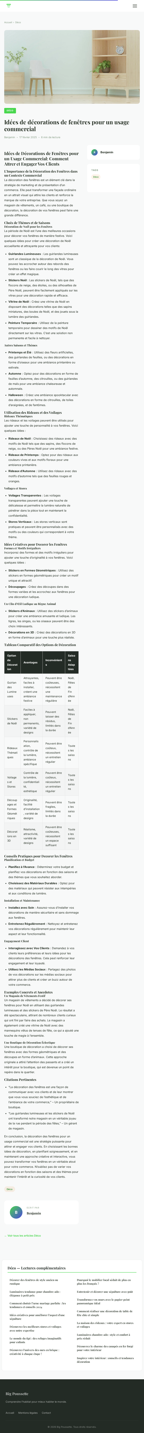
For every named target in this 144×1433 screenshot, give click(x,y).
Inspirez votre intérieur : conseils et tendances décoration (105, 1359)
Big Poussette (17, 1393)
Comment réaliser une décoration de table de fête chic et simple (105, 1313)
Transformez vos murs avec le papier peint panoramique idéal (103, 1301)
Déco (18, 22)
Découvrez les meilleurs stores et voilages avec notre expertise (35, 1328)
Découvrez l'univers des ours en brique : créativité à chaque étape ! (34, 1351)
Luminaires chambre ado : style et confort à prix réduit (103, 1336)
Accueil (8, 22)
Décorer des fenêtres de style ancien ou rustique (34, 1281)
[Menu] (134, 6)
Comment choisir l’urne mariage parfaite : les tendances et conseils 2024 (38, 1305)
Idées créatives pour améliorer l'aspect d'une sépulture (37, 1316)
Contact (46, 1412)
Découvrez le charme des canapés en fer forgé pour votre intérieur (105, 1348)
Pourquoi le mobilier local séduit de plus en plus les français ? (104, 1281)
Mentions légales (28, 1412)
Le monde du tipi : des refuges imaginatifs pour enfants (35, 1340)
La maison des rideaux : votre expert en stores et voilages (105, 1324)
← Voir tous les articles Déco (22, 1235)
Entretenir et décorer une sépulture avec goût (105, 1291)
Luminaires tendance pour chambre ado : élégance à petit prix (35, 1293)
